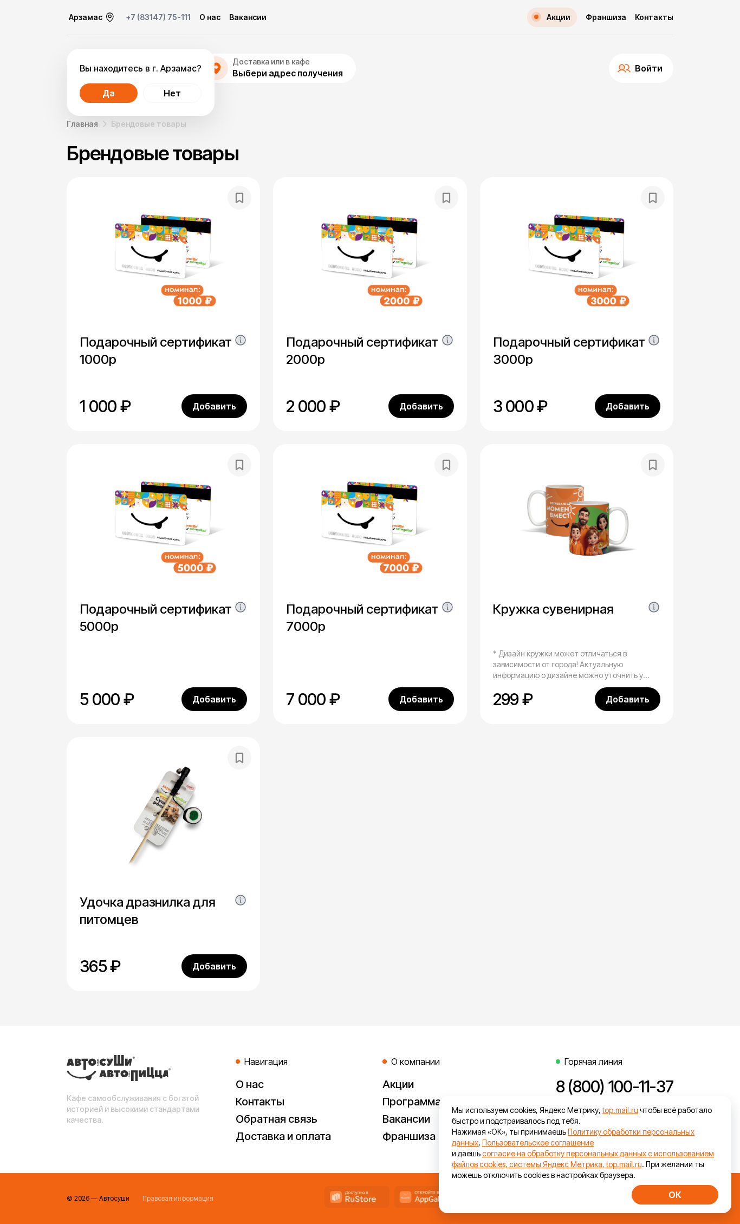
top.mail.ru (620, 1110)
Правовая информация (177, 1198)
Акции (398, 1084)
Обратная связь (276, 1118)
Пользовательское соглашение (538, 1142)
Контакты (654, 17)
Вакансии (248, 17)
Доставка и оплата (283, 1136)
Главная (82, 123)
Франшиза (606, 17)
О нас (209, 17)
